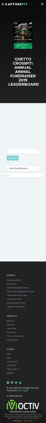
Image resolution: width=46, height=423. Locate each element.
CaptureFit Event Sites (16, 306)
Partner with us (13, 369)
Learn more (28, 421)
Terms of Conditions (15, 336)
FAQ (8, 357)
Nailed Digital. (22, 390)
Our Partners (12, 361)
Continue (17, 420)
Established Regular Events (18, 287)
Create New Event (14, 299)
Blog (9, 354)
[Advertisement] (23, 128)
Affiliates (10, 373)
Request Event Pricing (16, 303)
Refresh (13, 158)
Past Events (11, 284)
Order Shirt (11, 365)
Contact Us (11, 332)
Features (10, 324)
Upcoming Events (14, 280)
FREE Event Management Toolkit (20, 291)
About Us (10, 321)
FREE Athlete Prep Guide (17, 295)
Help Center (11, 328)
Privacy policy (12, 340)
